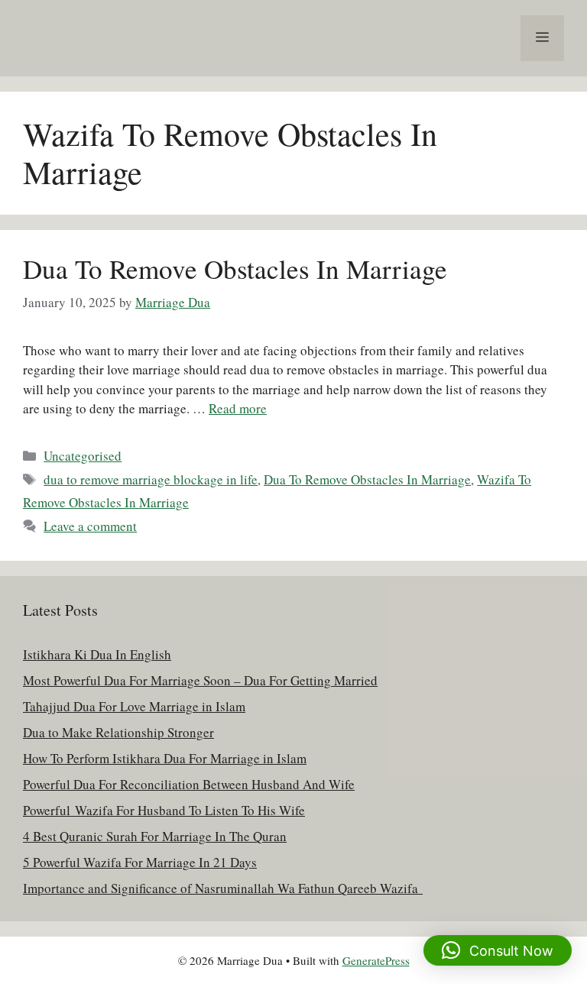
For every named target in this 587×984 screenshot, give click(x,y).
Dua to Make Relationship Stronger (118, 732)
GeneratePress (376, 960)
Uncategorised (83, 455)
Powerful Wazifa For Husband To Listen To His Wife (164, 810)
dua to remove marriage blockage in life (151, 479)
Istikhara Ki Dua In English (97, 654)
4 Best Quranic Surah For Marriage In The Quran (155, 836)
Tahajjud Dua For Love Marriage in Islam (134, 706)
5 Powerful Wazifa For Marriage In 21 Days (140, 862)
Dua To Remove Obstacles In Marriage (235, 268)
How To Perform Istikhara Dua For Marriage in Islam (164, 758)
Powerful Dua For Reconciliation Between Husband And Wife (189, 784)
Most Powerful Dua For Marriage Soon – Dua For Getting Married (200, 680)
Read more (238, 408)
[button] (497, 950)
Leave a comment (90, 526)
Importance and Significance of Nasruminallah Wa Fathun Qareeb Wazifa (223, 888)
